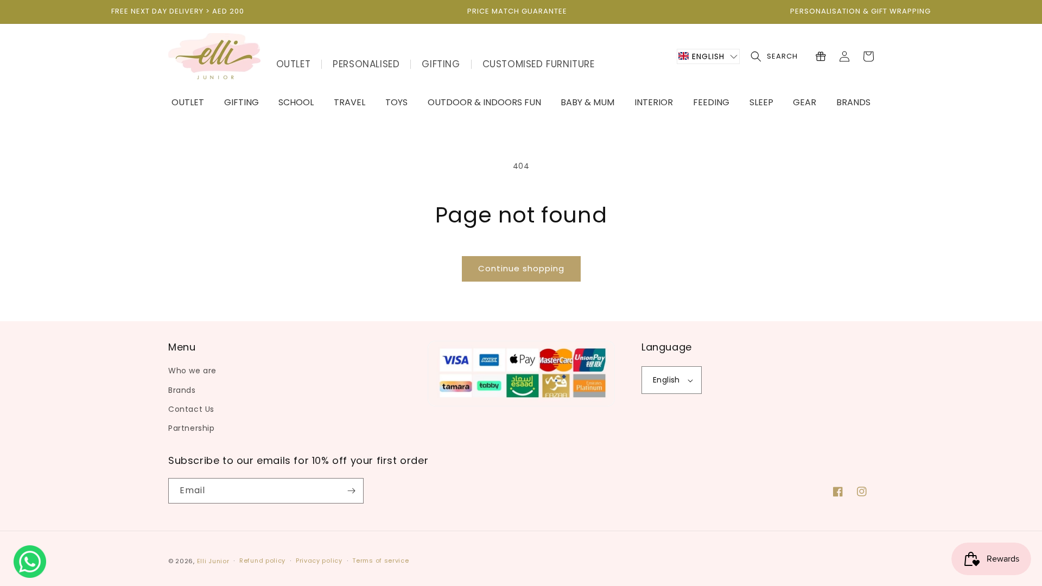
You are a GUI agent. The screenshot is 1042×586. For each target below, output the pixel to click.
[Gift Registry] (821, 56)
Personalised (366, 64)
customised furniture (538, 64)
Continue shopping (521, 268)
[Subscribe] (351, 491)
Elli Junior (213, 561)
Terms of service (380, 560)
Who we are (192, 370)
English (666, 379)
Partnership (191, 428)
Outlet (293, 64)
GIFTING (441, 64)
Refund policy (262, 560)
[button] (708, 56)
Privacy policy (319, 560)
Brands (182, 390)
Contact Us (191, 409)
